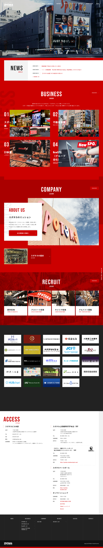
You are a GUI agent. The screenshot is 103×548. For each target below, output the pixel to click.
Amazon (62, 509)
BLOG (97, 3)
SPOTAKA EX (24, 524)
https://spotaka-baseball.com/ (64, 488)
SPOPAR (23, 521)
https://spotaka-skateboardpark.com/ (69, 462)
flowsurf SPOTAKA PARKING (25, 529)
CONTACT (81, 3)
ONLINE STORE (89, 3)
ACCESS (73, 3)
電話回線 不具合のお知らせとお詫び (51, 66)
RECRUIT (66, 3)
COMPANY (58, 3)
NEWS (43, 3)
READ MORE (94, 92)
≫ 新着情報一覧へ (36, 76)
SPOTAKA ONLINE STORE (65, 501)
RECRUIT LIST (56, 521)
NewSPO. (23, 526)
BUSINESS (50, 3)
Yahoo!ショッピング (65, 506)
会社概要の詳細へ (23, 233)
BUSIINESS (28, 518)
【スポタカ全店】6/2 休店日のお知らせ (52, 73)
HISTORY (39, 521)
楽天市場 (62, 504)
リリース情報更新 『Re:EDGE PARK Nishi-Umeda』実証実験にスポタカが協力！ (62, 70)
